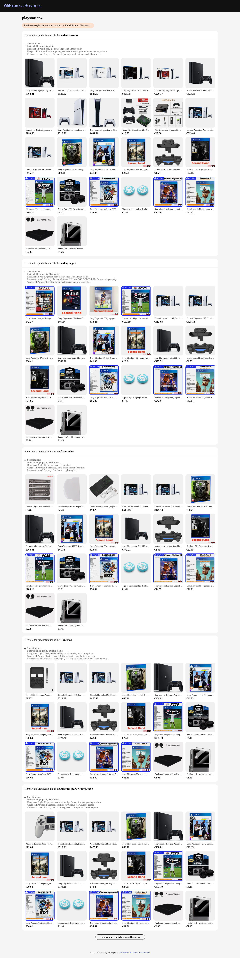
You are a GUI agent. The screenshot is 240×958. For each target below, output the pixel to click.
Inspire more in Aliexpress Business (120, 937)
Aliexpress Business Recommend (135, 952)
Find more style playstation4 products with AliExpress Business (56, 25)
